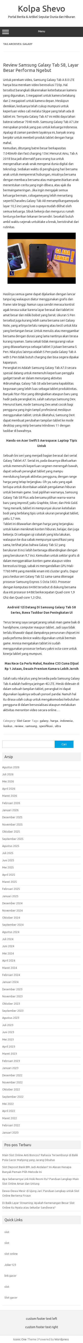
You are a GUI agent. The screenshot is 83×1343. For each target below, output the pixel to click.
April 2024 (8, 960)
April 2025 (8, 874)
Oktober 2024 (11, 917)
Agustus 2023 (10, 1017)
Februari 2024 (11, 974)
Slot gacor (10, 1297)
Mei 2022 (8, 1103)
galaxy (44, 720)
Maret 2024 (9, 967)
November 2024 (12, 910)
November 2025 (12, 824)
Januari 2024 (10, 981)
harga (54, 720)
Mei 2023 (8, 1039)
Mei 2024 (8, 953)
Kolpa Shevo (41, 8)
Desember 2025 (12, 817)
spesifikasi (46, 726)
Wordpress (61, 1339)
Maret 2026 (9, 795)
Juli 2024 (7, 939)
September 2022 (12, 1096)
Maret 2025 (9, 881)
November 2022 (12, 1082)
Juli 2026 (7, 774)
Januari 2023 (10, 1067)
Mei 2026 (8, 781)
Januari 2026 (10, 810)
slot (6, 1232)
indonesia (66, 720)
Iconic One (20, 1339)
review (19, 726)
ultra (58, 726)
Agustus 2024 (10, 931)
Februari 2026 (11, 803)
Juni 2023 (8, 1032)
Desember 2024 (12, 903)
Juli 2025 (7, 852)
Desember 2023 (12, 989)
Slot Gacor (24, 720)
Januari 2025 (10, 896)
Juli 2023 (7, 1025)
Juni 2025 (8, 860)
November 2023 (12, 996)
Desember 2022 (12, 1075)
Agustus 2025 (10, 845)
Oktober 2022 (11, 1089)
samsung (31, 726)
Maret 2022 (9, 1118)
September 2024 (12, 924)
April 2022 (8, 1110)
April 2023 (8, 1046)
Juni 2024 (8, 946)
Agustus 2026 (10, 767)
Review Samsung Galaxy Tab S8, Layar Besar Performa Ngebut (41, 67)
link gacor (10, 1275)
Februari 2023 (11, 1060)
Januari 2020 (10, 1132)
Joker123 (10, 1264)
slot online (11, 1253)
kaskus (8, 726)
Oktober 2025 (11, 831)
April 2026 (8, 788)
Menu (41, 31)
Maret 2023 (9, 1053)
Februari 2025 (11, 888)
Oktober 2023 (11, 1003)
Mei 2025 (8, 867)
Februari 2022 (11, 1125)
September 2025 (12, 838)
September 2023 (12, 1010)
